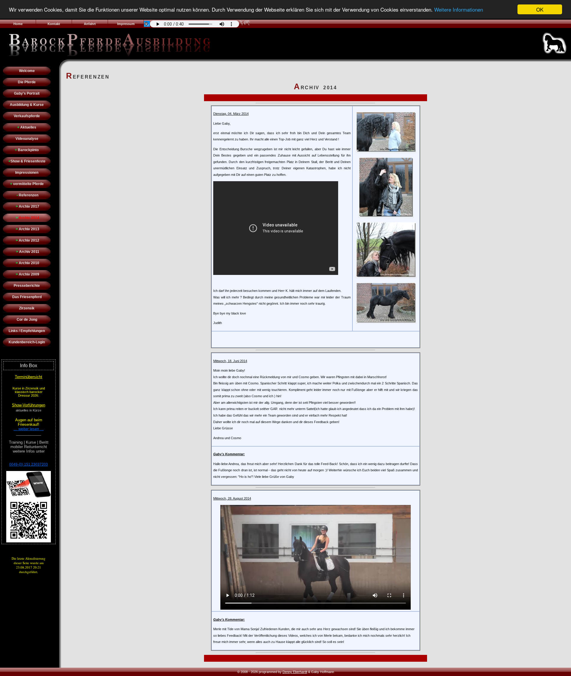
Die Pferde (27, 82)
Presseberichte (27, 286)
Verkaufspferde (27, 116)
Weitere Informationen (458, 9)
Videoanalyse (26, 139)
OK (539, 9)
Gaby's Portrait (27, 93)
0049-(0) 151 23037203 (28, 464)
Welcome (27, 71)
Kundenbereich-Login (27, 342)
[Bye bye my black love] (386, 151)
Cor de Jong (27, 319)
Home (18, 24)
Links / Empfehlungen (27, 331)
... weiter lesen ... (29, 429)
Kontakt (54, 24)
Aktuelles (26, 127)
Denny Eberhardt (295, 672)
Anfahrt (90, 24)
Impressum (126, 24)
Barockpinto (27, 150)
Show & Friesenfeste (27, 161)
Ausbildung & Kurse (27, 105)
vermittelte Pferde (27, 184)
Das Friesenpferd (27, 297)
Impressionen (26, 172)
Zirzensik (26, 308)
